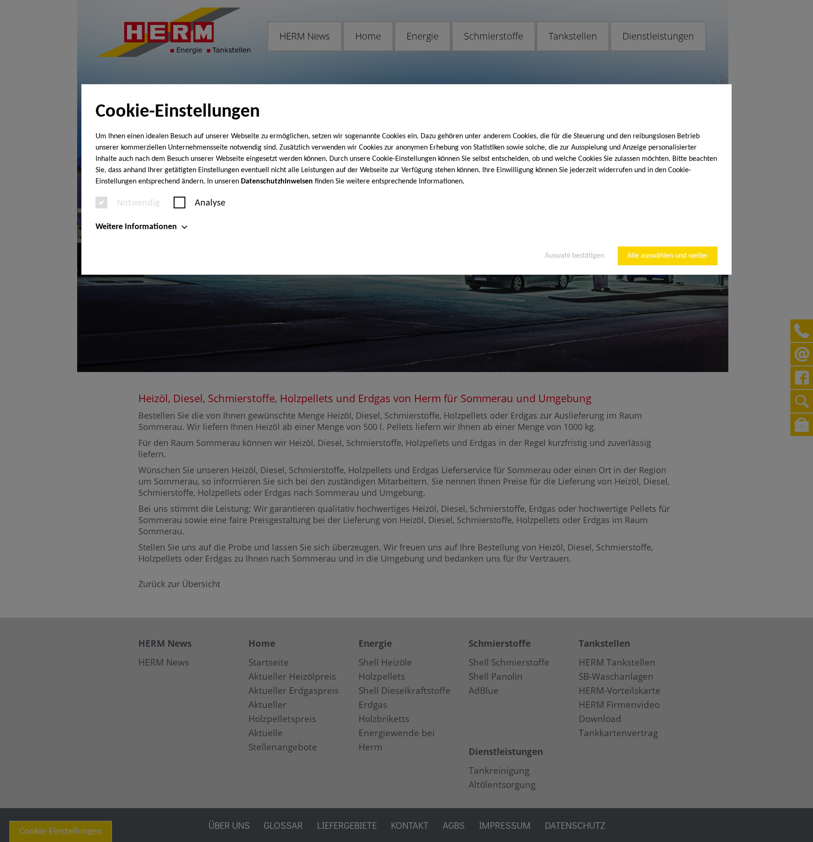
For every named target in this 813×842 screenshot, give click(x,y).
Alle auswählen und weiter (667, 256)
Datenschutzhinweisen (277, 181)
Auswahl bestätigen (574, 256)
